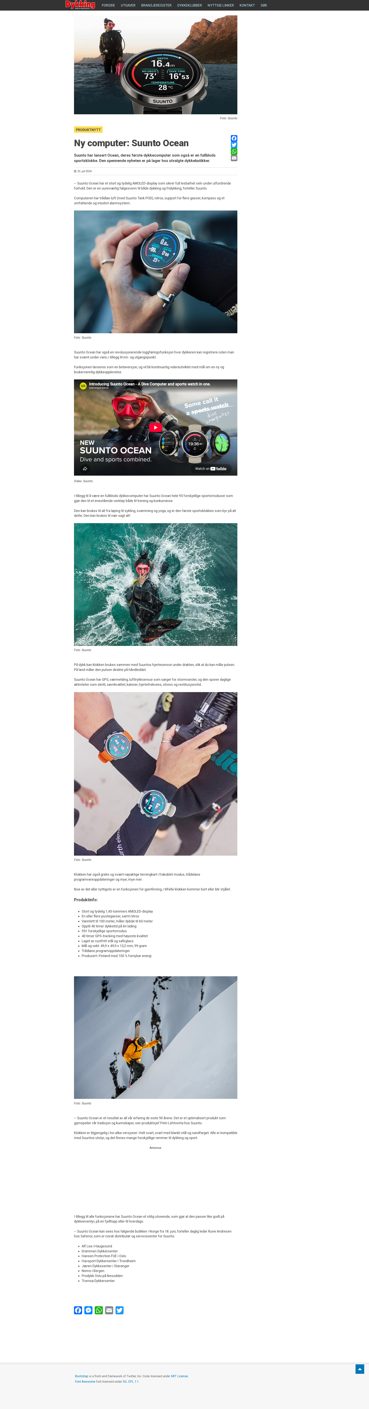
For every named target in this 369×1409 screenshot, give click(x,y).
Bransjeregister (156, 5)
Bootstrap (81, 1376)
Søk (264, 5)
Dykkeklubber (189, 5)
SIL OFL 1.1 (131, 1381)
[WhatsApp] (234, 151)
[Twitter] (234, 145)
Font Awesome (85, 1381)
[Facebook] (234, 138)
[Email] (234, 158)
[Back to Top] (360, 1369)
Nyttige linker (221, 5)
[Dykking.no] (80, 5)
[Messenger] (88, 1310)
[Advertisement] (155, 1177)
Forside (108, 5)
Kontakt (247, 5)
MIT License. (180, 1376)
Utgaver (128, 5)
